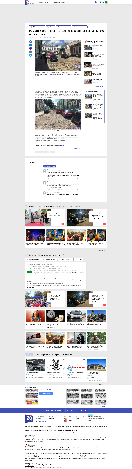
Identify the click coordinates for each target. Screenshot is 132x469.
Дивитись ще (100, 86)
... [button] (70, 2)
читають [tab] (61, 206)
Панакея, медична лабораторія (75, 372)
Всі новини (40, 2)
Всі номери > (103, 406)
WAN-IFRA (76, 430)
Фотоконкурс (64, 2)
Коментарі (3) (77, 148)
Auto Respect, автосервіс (53, 372)
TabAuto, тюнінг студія (32, 372)
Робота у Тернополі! (38, 27)
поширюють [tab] (75, 206)
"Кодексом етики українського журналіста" (51, 426)
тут (25, 428)
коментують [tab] (48, 206)
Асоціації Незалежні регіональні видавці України (46, 430)
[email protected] (29, 466)
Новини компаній (80, 416)
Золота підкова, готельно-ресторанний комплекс (94, 372)
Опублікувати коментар (49, 166)
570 (54, 37)
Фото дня (52, 152)
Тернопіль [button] (32, 3)
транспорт (46, 152)
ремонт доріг (39, 152)
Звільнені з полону (65, 27)
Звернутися (52, 418)
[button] (63, 255)
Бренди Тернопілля (81, 27)
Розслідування (56, 2)
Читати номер (46, 393)
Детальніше (38, 418)
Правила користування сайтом (95, 416)
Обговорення (47, 2)
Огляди (52, 27)
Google (62, 145)
